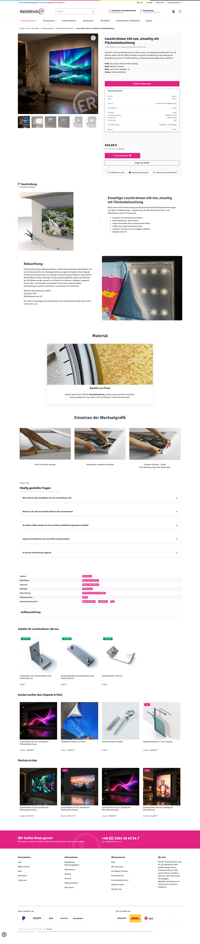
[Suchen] (93, 11)
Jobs (19, 862)
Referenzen (160, 3)
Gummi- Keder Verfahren (90, 584)
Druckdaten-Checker (119, 871)
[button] (173, 11)
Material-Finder (117, 884)
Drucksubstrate (117, 875)
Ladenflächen (103, 601)
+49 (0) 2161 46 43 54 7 (120, 838)
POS (112, 601)
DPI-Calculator (117, 867)
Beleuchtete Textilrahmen (137, 47)
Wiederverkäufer (71, 883)
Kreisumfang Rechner (120, 880)
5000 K (85, 597)
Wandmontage (87, 589)
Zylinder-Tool (116, 889)
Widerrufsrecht (24, 867)
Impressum (22, 880)
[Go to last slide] (15, 221)
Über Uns (140, 3)
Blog (113, 862)
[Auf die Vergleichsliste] (93, 38)
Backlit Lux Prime (117, 66)
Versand (121, 149)
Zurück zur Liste (24, 28)
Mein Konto (69, 887)
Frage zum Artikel (142, 163)
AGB (19, 871)
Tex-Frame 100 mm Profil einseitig (124, 64)
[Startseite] (32, 11)
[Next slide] (100, 221)
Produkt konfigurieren (142, 84)
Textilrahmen (87, 576)
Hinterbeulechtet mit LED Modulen (94, 593)
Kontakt (149, 3)
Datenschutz (70, 869)
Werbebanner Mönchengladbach (72, 863)
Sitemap (68, 874)
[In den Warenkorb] (20, 32)
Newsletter (22, 875)
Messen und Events (89, 601)
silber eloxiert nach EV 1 (90, 580)
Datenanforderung (174, 3)
